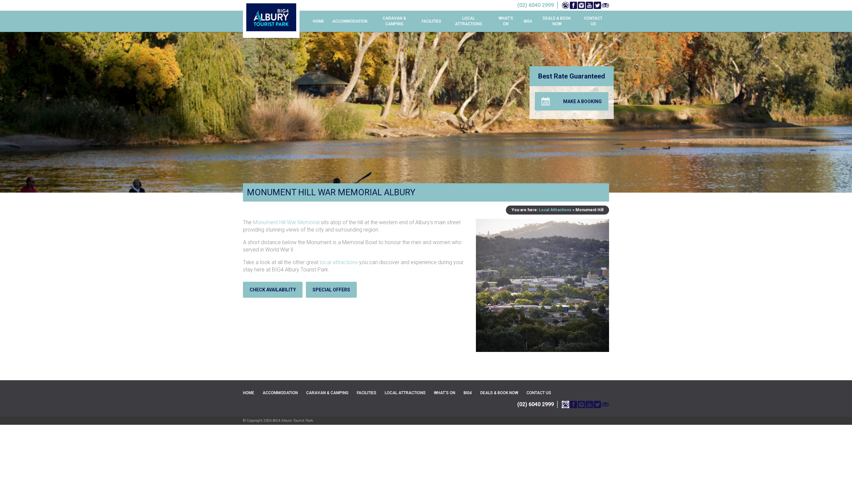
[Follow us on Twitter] (597, 5)
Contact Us (593, 21)
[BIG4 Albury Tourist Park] (271, 19)
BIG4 (528, 21)
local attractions (339, 262)
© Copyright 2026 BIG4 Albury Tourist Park (278, 420)
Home (318, 21)
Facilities (431, 21)
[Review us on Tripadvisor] (605, 5)
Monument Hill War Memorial (286, 222)
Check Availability (273, 289)
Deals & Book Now (557, 21)
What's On (506, 21)
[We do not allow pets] (565, 5)
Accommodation (349, 21)
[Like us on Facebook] (573, 5)
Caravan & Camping (394, 21)
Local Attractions (468, 21)
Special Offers (331, 289)
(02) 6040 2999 (535, 404)
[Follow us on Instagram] (581, 5)
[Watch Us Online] (589, 5)
